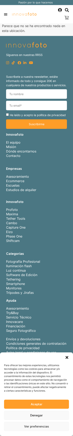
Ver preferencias (36, 426)
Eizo (9, 232)
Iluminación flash (19, 266)
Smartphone (15, 284)
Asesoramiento (17, 176)
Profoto (12, 210)
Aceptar (36, 404)
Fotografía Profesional (23, 261)
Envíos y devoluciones (23, 339)
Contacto (13, 156)
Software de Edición (21, 275)
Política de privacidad (23, 348)
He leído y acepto (38, 115)
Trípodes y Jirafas (20, 293)
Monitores (13, 288)
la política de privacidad (50, 115)
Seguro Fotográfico (21, 331)
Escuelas (12, 185)
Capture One (16, 227)
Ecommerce (15, 181)
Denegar (36, 415)
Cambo (11, 223)
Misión (11, 147)
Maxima (12, 214)
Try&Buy (12, 313)
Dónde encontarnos (21, 151)
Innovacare (14, 322)
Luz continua (16, 270)
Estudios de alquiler (21, 190)
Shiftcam (13, 241)
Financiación (15, 326)
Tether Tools (15, 218)
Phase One (14, 236)
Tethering (13, 279)
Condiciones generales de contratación (36, 343)
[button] (67, 357)
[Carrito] (66, 17)
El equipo (13, 142)
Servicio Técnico (18, 317)
